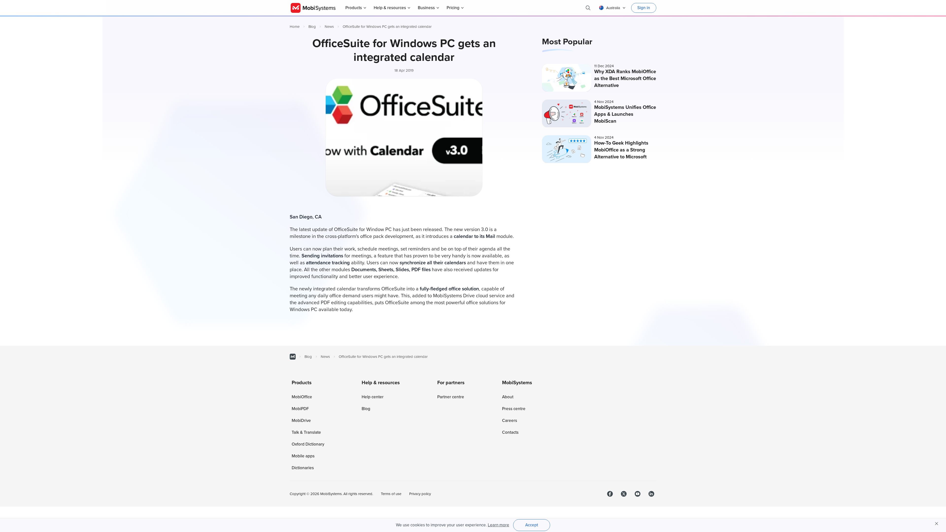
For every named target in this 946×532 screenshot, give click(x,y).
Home (295, 26)
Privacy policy (420, 494)
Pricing (453, 7)
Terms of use (391, 494)
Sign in (643, 7)
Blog (312, 26)
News (329, 26)
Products (353, 7)
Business (426, 7)
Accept (531, 525)
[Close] (936, 523)
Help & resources (390, 7)
